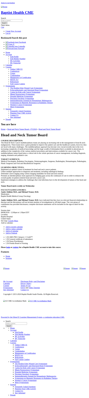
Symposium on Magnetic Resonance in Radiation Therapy (31, 103)
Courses (8, 67)
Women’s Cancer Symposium (21, 105)
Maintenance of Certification (20, 78)
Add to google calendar (14, 227)
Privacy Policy (26, 284)
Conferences (14, 71)
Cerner (12, 73)
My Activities (15, 61)
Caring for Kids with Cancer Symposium (25, 92)
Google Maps (13, 221)
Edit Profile (14, 57)
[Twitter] (75, 268)
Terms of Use (25, 286)
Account (9, 55)
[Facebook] (67, 268)
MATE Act (14, 80)
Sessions (9, 258)
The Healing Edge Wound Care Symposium (26, 88)
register (16, 247)
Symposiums (10, 86)
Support (8, 109)
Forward (20, 48)
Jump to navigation (8, 3)
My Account (7, 281)
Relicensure (14, 82)
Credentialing (15, 75)
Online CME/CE (16, 69)
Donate (8, 119)
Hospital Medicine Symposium (21, 96)
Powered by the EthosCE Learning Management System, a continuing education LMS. (33, 317)
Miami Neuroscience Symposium (22, 94)
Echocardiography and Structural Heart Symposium (29, 90)
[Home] (4, 7)
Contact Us (14, 115)
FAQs (23, 288)
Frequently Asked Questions (20, 111)
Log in (8, 33)
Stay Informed (15, 117)
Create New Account (13, 31)
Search (3, 18)
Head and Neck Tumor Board (49, 129)
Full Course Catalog (17, 84)
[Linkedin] (82, 268)
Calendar (9, 65)
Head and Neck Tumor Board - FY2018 (22, 129)
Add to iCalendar (12, 231)
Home (8, 52)
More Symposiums (17, 107)
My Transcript (15, 63)
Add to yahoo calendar (14, 229)
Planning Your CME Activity (20, 113)
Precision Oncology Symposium (22, 98)
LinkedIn (21, 46)
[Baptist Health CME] (6, 268)
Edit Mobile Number (17, 59)
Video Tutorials (34, 288)
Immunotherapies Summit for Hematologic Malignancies (31, 101)
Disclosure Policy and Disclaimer (33, 281)
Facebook (22, 42)
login (8, 247)
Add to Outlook (11, 233)
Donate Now (37, 268)
